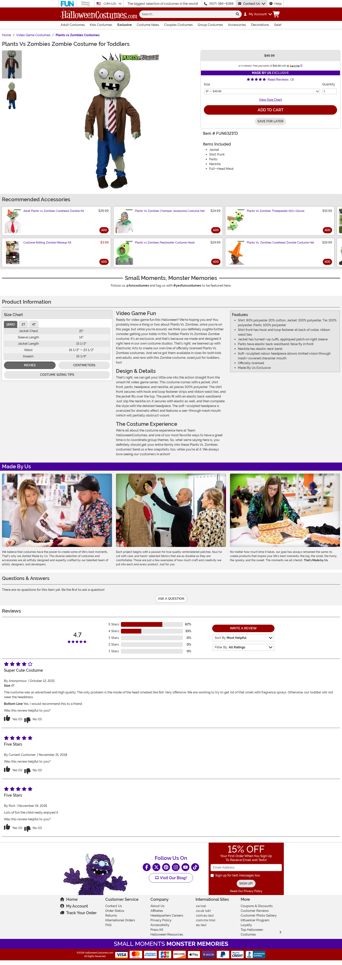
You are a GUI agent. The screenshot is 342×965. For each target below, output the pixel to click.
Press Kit (156, 930)
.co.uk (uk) (203, 911)
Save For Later (270, 121)
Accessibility (159, 925)
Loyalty (246, 925)
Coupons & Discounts (257, 906)
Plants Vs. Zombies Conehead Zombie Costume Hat (280, 242)
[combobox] (186, 14)
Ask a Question (171, 599)
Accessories (237, 25)
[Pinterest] (166, 867)
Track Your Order (81, 912)
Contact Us (251, 4)
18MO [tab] (10, 324)
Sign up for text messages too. (237, 875)
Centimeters (84, 365)
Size (207, 84)
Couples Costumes (178, 25)
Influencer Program (255, 920)
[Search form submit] (237, 14)
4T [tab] (34, 324)
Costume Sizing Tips (57, 375)
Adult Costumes (73, 25)
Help (278, 4)
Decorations (260, 25)
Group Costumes (210, 25)
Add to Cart (270, 110)
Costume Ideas (148, 25)
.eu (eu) (201, 925)
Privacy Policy (161, 920)
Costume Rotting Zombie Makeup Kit (47, 242)
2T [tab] (23, 324)
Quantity (328, 84)
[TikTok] (195, 867)
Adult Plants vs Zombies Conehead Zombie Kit (53, 210)
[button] (258, 14)
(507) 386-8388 (221, 4)
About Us (157, 906)
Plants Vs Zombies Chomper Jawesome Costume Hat (170, 210)
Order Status (114, 911)
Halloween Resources (166, 934)
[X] (156, 867)
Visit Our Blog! (173, 877)
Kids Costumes (101, 25)
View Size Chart (270, 100)
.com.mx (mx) (205, 920)
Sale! (277, 25)
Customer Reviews (255, 911)
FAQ (108, 925)
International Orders (120, 920)
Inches (30, 365)
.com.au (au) (205, 915)
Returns (111, 915)
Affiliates (156, 911)
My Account (77, 906)
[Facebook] (147, 867)
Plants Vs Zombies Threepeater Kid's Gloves (275, 210)
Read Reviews (278, 79)
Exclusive (124, 25)
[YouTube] (185, 867)
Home (72, 899)
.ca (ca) (201, 906)
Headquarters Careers (166, 915)
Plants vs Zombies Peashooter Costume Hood (165, 242)
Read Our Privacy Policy (246, 891)
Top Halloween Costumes (252, 932)
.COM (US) (110, 3)
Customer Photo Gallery (259, 915)
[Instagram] (176, 867)
